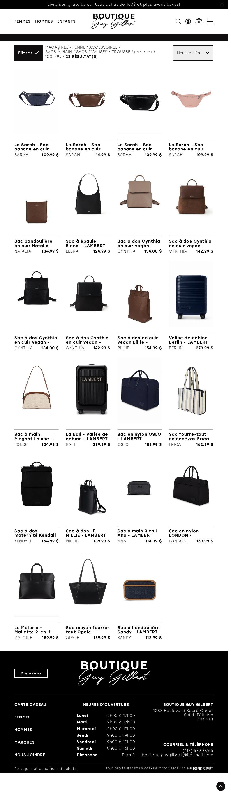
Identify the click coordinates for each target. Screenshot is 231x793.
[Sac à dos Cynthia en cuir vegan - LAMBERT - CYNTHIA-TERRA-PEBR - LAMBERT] (140, 209)
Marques (24, 742)
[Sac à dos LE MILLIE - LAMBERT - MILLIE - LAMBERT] (88, 498)
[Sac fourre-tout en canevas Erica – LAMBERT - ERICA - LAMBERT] (191, 402)
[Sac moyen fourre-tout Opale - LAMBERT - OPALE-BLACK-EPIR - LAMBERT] (88, 595)
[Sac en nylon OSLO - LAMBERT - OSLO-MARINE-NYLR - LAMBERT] (140, 402)
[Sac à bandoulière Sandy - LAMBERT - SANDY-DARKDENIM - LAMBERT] (140, 595)
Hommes (44, 21)
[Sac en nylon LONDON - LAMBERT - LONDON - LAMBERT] (191, 498)
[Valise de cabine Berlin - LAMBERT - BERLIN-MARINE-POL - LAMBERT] (191, 305)
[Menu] (210, 21)
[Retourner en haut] (220, 786)
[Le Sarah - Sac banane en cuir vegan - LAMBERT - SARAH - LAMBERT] (191, 112)
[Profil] (188, 21)
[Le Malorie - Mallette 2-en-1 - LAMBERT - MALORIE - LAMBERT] (36, 595)
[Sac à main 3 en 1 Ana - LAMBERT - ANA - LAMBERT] (140, 498)
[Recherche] (178, 21)
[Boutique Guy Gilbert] (113, 21)
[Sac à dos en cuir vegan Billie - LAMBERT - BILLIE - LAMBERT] (140, 305)
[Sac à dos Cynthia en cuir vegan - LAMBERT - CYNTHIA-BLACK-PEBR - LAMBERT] (36, 305)
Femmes (22, 21)
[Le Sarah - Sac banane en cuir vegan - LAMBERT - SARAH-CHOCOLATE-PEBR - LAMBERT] (88, 112)
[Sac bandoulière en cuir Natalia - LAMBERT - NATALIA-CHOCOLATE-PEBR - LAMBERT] (36, 209)
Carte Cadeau (30, 704)
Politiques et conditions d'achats (45, 769)
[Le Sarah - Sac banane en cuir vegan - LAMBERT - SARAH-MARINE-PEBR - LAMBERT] (36, 112)
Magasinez (57, 47)
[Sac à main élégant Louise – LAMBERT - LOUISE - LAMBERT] (36, 402)
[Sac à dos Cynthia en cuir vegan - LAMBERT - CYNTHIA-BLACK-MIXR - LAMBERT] (88, 305)
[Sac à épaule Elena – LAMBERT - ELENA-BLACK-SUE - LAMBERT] (88, 209)
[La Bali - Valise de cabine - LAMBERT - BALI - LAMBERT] (88, 402)
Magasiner (31, 673)
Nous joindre (29, 755)
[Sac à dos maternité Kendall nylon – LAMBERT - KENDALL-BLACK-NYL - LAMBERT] (36, 498)
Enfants (66, 21)
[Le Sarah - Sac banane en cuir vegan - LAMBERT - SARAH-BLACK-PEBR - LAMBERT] (140, 112)
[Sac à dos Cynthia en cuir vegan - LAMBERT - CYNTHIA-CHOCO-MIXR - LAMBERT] (191, 209)
